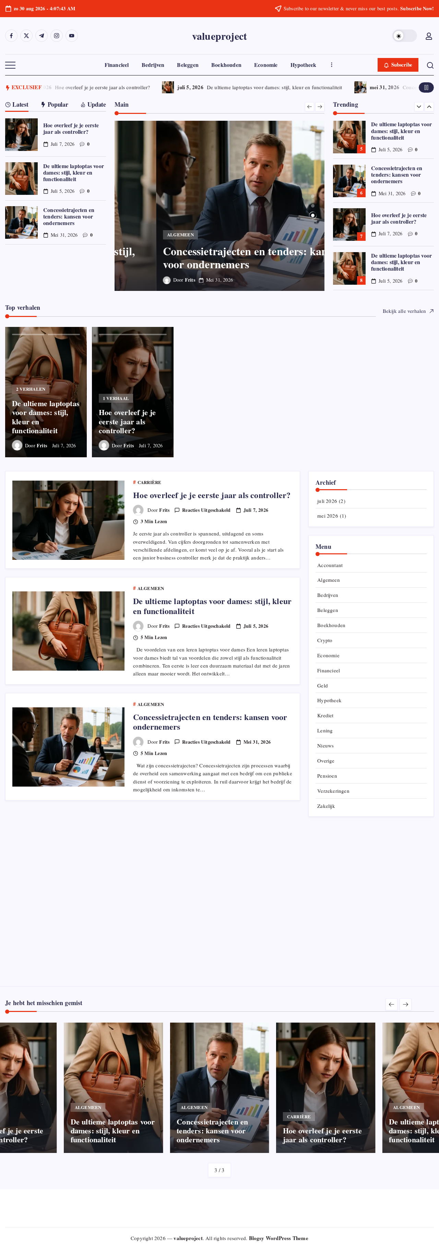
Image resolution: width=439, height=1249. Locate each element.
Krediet (325, 715)
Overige (325, 760)
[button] (404, 36)
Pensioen (327, 775)
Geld (322, 685)
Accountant (330, 565)
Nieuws (325, 745)
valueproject (219, 35)
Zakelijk (326, 805)
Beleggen (327, 609)
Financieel (328, 670)
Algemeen (328, 579)
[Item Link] (21, 134)
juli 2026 (327, 500)
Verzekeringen (333, 790)
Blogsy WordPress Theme (278, 1238)
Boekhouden (331, 625)
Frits (148, 279)
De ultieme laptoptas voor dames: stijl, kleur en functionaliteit (264, 87)
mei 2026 (327, 515)
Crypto (324, 640)
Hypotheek (329, 700)
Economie (328, 655)
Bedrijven (327, 594)
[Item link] (46, 392)
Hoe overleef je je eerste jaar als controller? (92, 87)
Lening (325, 730)
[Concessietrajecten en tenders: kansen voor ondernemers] (220, 206)
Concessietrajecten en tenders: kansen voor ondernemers (68, 216)
